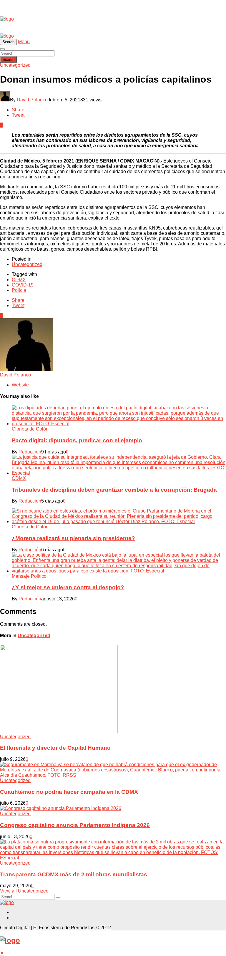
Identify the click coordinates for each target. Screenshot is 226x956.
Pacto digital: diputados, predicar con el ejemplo (77, 440)
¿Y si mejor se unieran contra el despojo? (68, 587)
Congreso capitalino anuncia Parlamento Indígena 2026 (75, 825)
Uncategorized (15, 65)
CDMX (19, 279)
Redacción (30, 451)
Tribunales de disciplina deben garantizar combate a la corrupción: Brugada (114, 490)
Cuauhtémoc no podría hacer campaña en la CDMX (69, 792)
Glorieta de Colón (30, 428)
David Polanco (32, 99)
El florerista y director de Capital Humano (55, 748)
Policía (19, 290)
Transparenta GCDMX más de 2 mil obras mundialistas (73, 874)
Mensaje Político (29, 576)
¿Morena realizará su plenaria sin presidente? (73, 538)
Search (8, 59)
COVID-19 (23, 284)
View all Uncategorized (24, 890)
